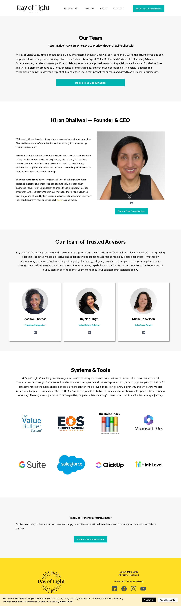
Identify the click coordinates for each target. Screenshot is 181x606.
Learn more (66, 601)
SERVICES (89, 8)
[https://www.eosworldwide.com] (71, 423)
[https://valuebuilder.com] (32, 423)
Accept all (149, 600)
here (59, 199)
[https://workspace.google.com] (32, 464)
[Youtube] (143, 588)
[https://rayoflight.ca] (33, 8)
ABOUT (104, 8)
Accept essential (168, 600)
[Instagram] (133, 588)
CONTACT (118, 8)
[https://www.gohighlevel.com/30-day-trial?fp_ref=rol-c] (148, 464)
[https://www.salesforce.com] (71, 464)
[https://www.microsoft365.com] (148, 423)
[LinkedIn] (131, 203)
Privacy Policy (119, 581)
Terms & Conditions (135, 581)
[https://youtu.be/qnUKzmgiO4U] (109, 423)
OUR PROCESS (71, 8)
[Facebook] (124, 588)
